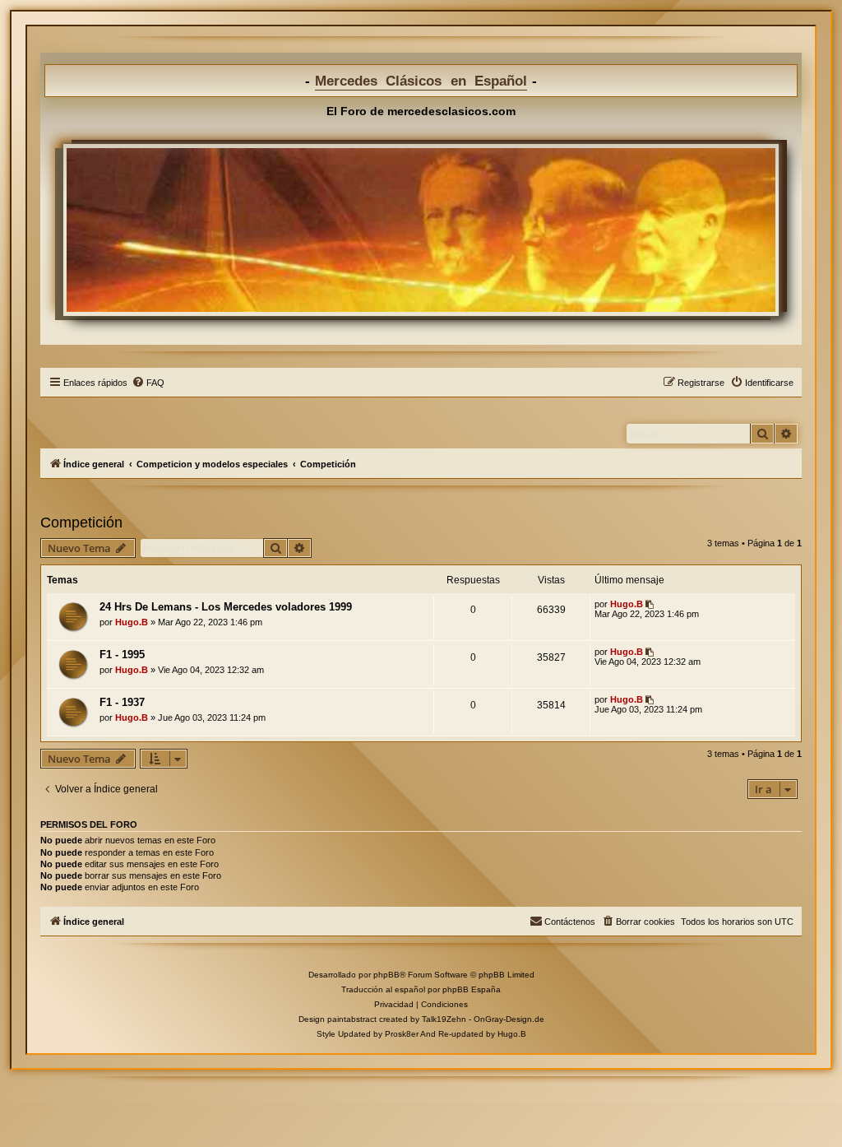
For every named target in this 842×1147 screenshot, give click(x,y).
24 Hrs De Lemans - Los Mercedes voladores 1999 (225, 607)
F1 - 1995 (122, 654)
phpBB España (471, 989)
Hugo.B (131, 622)
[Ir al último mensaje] (650, 604)
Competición (81, 522)
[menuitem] (148, 382)
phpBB (386, 974)
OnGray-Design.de (509, 1019)
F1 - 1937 (122, 702)
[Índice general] (421, 229)
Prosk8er (402, 1033)
